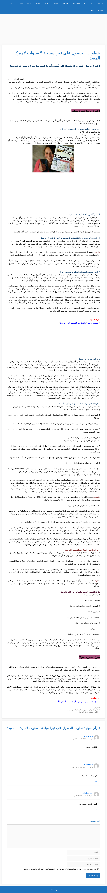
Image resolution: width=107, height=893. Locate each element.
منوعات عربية (88, 3)
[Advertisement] (53, 28)
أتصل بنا (12, 3)
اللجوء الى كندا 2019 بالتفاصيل (88, 712)
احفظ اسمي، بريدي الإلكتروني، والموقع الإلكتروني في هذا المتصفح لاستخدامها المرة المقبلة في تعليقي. (60, 869)
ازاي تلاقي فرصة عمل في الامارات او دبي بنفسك (82, 710)
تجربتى (46, 3)
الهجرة (96, 707)
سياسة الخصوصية (25, 3)
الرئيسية (100, 3)
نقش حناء (65, 3)
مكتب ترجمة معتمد (96, 10)
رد (96, 753)
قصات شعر (76, 3)
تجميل (38, 3)
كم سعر (55, 3)
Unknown (88, 736)
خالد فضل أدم (87, 793)
